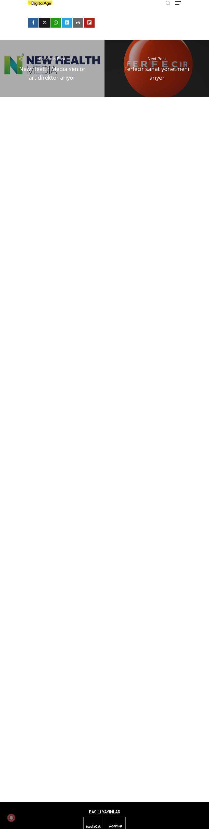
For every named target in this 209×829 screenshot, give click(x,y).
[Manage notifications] (11, 818)
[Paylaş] (33, 23)
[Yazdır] (78, 23)
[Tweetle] (44, 23)
